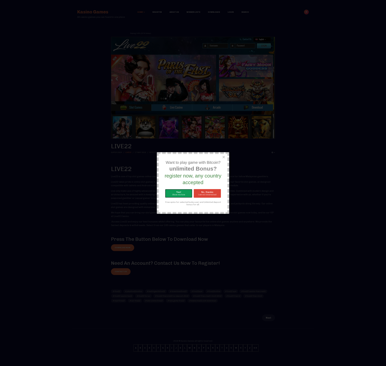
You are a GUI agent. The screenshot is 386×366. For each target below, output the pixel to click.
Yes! (178, 193)
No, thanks (207, 193)
